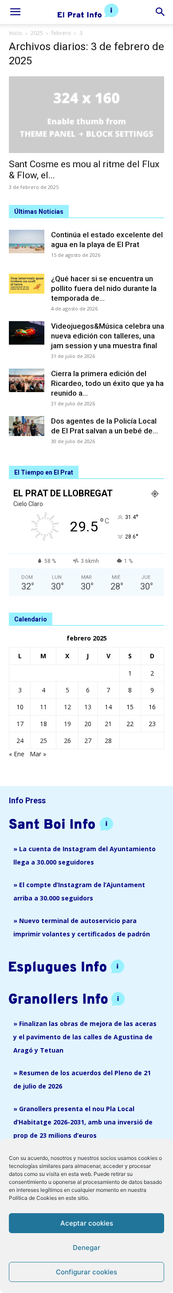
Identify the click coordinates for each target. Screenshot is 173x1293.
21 (108, 723)
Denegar (86, 1247)
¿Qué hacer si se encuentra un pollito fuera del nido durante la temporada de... (104, 288)
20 (87, 723)
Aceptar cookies (86, 1223)
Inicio (15, 33)
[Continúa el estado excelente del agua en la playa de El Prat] (26, 241)
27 (87, 740)
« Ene (16, 754)
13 (87, 707)
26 (67, 740)
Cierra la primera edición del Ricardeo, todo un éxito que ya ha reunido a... (107, 383)
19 (67, 723)
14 (108, 707)
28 (108, 740)
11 (43, 707)
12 (67, 707)
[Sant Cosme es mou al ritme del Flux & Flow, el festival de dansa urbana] (86, 114)
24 (20, 740)
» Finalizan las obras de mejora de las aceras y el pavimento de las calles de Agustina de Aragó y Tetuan (85, 1036)
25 (43, 740)
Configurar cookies (86, 1272)
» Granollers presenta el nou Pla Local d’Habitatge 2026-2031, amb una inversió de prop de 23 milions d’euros (83, 1122)
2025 (37, 33)
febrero (61, 33)
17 (20, 723)
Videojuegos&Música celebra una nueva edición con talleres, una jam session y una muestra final (107, 336)
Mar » (38, 754)
